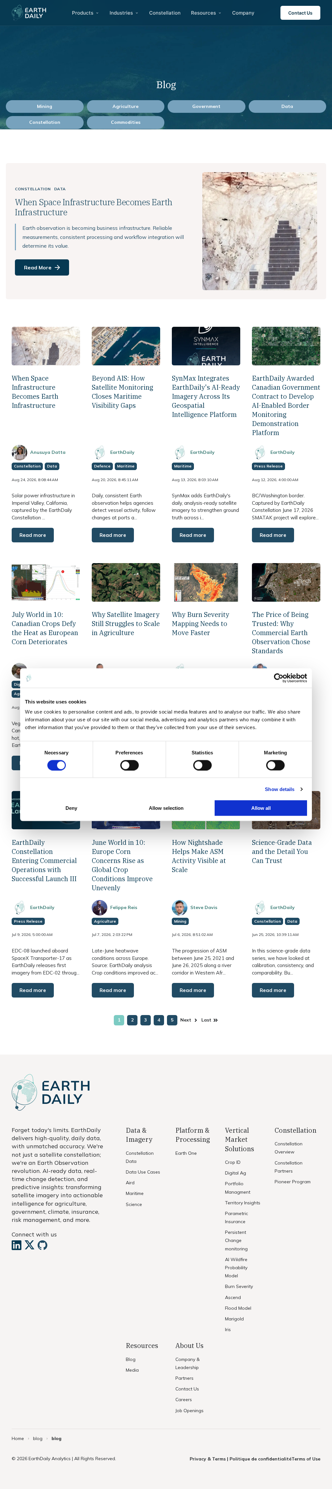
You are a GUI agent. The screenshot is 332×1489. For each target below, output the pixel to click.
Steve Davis (203, 907)
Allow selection (166, 808)
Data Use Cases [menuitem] (143, 1172)
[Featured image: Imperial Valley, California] (46, 363)
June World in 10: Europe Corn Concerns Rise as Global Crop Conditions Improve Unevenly (122, 865)
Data (287, 106)
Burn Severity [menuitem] (239, 1286)
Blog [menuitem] (131, 1359)
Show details (279, 789)
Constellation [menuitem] (165, 13)
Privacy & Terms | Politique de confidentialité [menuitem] (240, 1459)
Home (18, 1438)
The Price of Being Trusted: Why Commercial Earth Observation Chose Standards (281, 632)
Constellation (44, 122)
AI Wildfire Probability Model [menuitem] (236, 1268)
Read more (32, 535)
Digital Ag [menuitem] (235, 1173)
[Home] (29, 13)
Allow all (261, 808)
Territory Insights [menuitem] (242, 1203)
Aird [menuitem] (130, 1183)
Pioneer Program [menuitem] (293, 1182)
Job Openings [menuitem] (189, 1410)
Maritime (126, 466)
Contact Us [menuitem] (187, 1389)
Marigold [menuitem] (234, 1319)
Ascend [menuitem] (233, 1297)
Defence (102, 466)
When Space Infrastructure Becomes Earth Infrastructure (35, 392)
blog (37, 1438)
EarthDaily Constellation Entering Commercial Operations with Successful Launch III (44, 860)
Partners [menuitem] (184, 1378)
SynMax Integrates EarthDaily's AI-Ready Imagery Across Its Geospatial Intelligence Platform (206, 396)
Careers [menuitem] (183, 1399)
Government (206, 106)
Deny (71, 808)
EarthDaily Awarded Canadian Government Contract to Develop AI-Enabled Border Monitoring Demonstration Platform (286, 405)
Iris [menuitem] (228, 1329)
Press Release (268, 466)
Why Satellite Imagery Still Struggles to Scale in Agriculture (126, 623)
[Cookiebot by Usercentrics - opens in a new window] (278, 678)
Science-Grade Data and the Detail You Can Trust (282, 851)
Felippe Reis (123, 907)
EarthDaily (122, 452)
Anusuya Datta (47, 452)
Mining (44, 106)
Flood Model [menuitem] (238, 1308)
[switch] (129, 765)
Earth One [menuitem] (186, 1153)
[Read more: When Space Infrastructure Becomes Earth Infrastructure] (166, 231)
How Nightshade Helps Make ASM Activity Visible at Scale (199, 856)
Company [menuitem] (243, 13)
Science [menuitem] (134, 1204)
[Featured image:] (126, 363)
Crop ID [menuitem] (233, 1162)
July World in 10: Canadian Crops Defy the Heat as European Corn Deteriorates (45, 628)
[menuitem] (85, 13)
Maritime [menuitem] (135, 1193)
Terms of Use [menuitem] (305, 1459)
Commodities (125, 122)
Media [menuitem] (132, 1370)
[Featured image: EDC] (286, 363)
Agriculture (125, 106)
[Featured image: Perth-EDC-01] (286, 599)
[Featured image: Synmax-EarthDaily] (206, 363)
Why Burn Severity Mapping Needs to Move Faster (200, 623)
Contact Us (300, 13)
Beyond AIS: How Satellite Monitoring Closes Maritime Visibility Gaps (122, 392)
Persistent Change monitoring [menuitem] (236, 1240)
